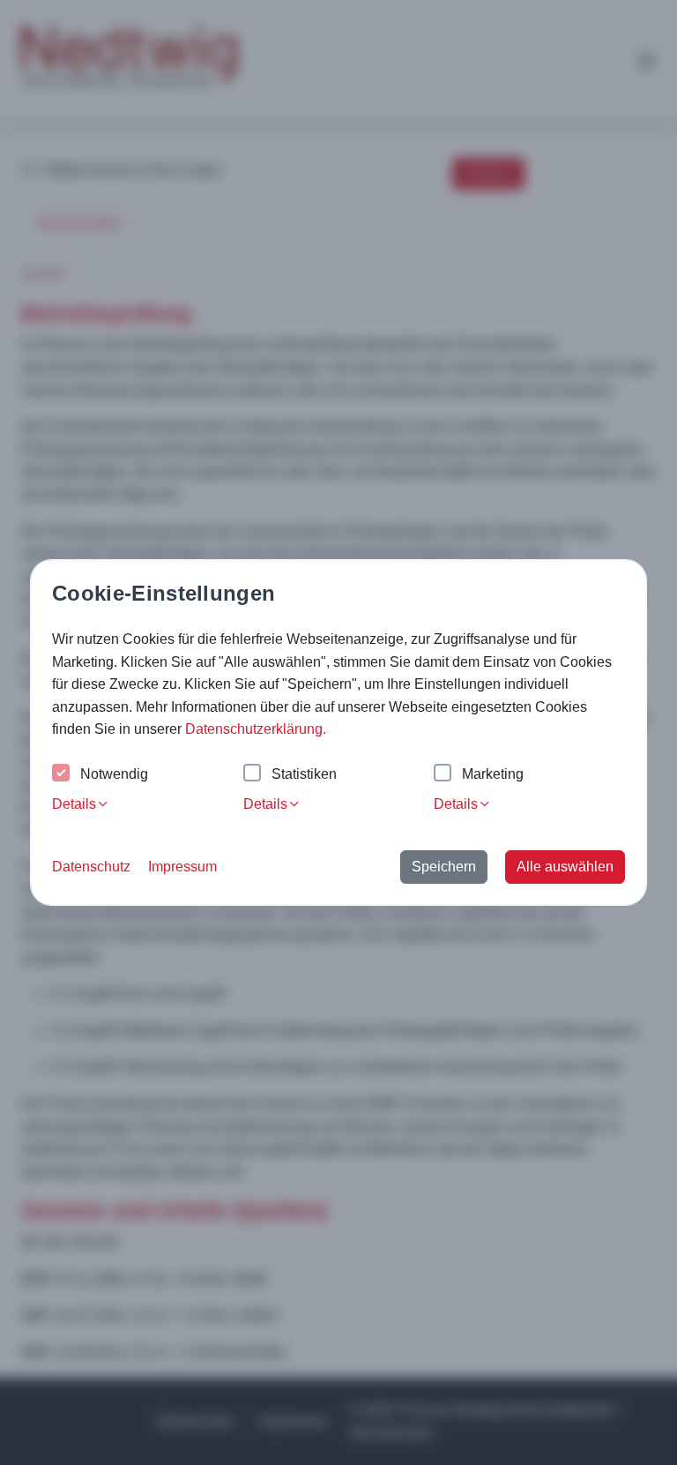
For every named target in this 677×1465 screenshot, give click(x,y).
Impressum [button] (182, 866)
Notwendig (114, 773)
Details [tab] (74, 803)
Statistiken (304, 773)
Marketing (493, 773)
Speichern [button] (444, 866)
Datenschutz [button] (91, 866)
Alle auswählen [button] (565, 866)
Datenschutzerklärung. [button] (255, 728)
